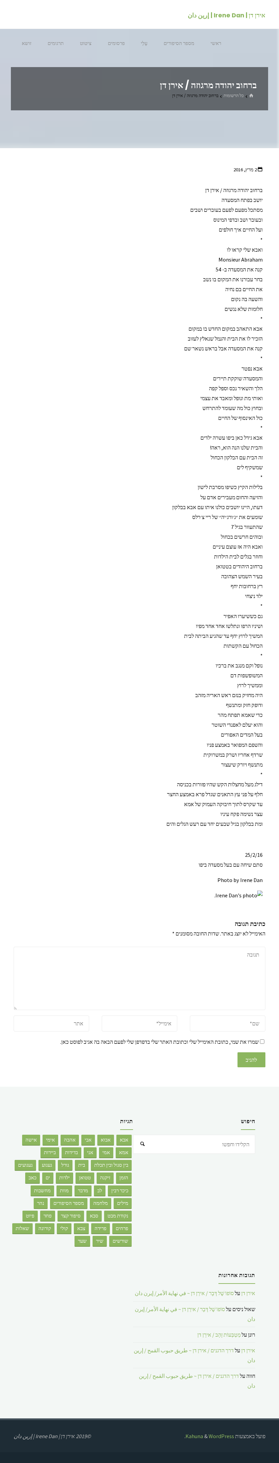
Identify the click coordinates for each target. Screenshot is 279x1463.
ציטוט (86, 43)
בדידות (71, 1152)
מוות (64, 1190)
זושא (26, 43)
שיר (99, 1241)
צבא (81, 1228)
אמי (106, 1152)
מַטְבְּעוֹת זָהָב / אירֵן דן (219, 1334)
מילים (122, 1203)
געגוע (47, 1165)
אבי (88, 1140)
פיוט (30, 1216)
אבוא (106, 1140)
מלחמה (100, 1203)
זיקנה (105, 1178)
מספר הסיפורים (179, 43)
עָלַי (144, 43)
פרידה (100, 1228)
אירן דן (248, 1293)
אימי (50, 1140)
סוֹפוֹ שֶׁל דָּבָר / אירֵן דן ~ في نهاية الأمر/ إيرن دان (184, 1293)
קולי (64, 1228)
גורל (65, 1165)
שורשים (120, 1241)
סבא (94, 1216)
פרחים (122, 1228)
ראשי (216, 43)
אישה (31, 1140)
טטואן (85, 1178)
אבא (124, 1140)
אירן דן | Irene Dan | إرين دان (226, 15)
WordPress (221, 1436)
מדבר (83, 1190)
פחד (48, 1216)
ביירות (50, 1152)
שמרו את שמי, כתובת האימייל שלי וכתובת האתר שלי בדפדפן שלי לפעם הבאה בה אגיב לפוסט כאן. (159, 1041)
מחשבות (42, 1190)
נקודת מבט (118, 1216)
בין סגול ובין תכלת (111, 1165)
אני (90, 1152)
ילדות (64, 1178)
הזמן (123, 1178)
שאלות (22, 1228)
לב (99, 1190)
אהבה (70, 1140)
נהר (40, 1203)
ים (48, 1178)
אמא (123, 1152)
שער (82, 1241)
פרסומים (116, 43)
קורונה (44, 1228)
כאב (32, 1178)
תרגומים (56, 43)
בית (81, 1165)
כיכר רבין (119, 1190)
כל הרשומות (234, 95)
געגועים (25, 1165)
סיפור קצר (71, 1216)
